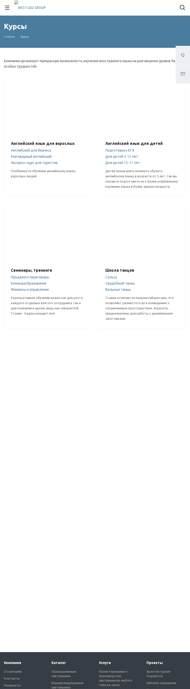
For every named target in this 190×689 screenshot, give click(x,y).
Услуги (105, 663)
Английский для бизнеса (31, 150)
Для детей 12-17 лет (122, 163)
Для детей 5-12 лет (121, 157)
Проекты (154, 663)
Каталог (58, 663)
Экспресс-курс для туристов (34, 163)
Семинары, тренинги (31, 270)
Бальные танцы (118, 290)
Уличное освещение (161, 683)
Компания (12, 663)
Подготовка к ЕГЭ (119, 150)
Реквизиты (12, 685)
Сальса (111, 277)
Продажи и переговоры (30, 277)
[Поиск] (182, 8)
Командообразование (29, 283)
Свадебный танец (120, 283)
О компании (13, 671)
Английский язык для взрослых (43, 143)
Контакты (12, 678)
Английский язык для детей (134, 143)
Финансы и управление (30, 290)
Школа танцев (119, 270)
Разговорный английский (31, 157)
